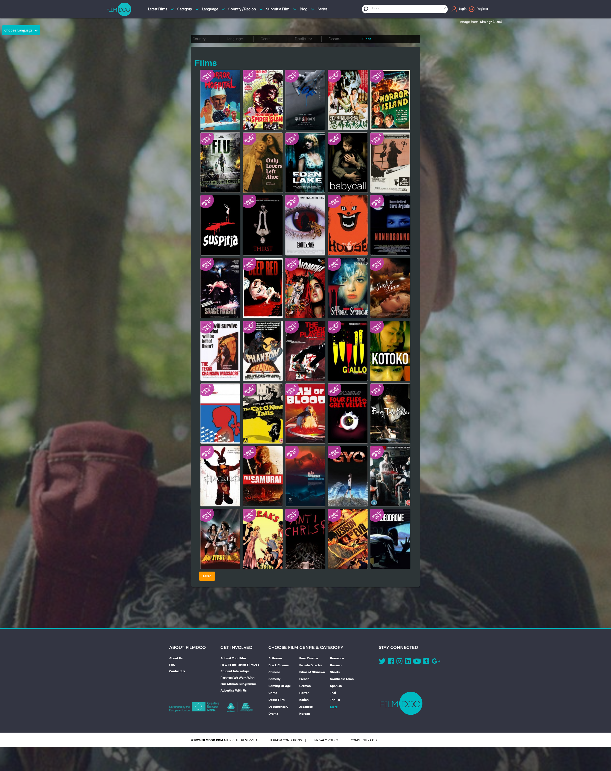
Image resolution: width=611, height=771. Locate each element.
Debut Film (276, 700)
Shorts (335, 672)
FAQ (172, 665)
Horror (304, 693)
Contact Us (177, 671)
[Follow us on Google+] (436, 662)
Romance (337, 658)
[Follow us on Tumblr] (426, 662)
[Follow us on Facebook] (391, 662)
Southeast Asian (342, 679)
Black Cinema (279, 665)
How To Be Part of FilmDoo (240, 665)
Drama (273, 713)
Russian (336, 665)
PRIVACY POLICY (326, 740)
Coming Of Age (280, 686)
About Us (176, 658)
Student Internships (235, 671)
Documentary (278, 706)
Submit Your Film (233, 658)
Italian (304, 700)
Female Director (310, 665)
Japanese (306, 706)
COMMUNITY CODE (365, 740)
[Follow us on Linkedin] (408, 662)
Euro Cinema (308, 658)
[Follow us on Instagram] (399, 662)
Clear (366, 38)
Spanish (336, 686)
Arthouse (275, 658)
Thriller (335, 700)
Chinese (274, 672)
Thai (333, 693)
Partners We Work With (237, 677)
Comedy (274, 679)
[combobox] (408, 9)
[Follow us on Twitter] (382, 662)
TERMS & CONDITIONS (285, 740)
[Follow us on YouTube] (417, 662)
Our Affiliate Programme (239, 684)
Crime (273, 693)
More (333, 706)
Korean (304, 713)
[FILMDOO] (401, 703)
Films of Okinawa (312, 672)
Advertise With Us (234, 690)
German (305, 686)
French (304, 679)
